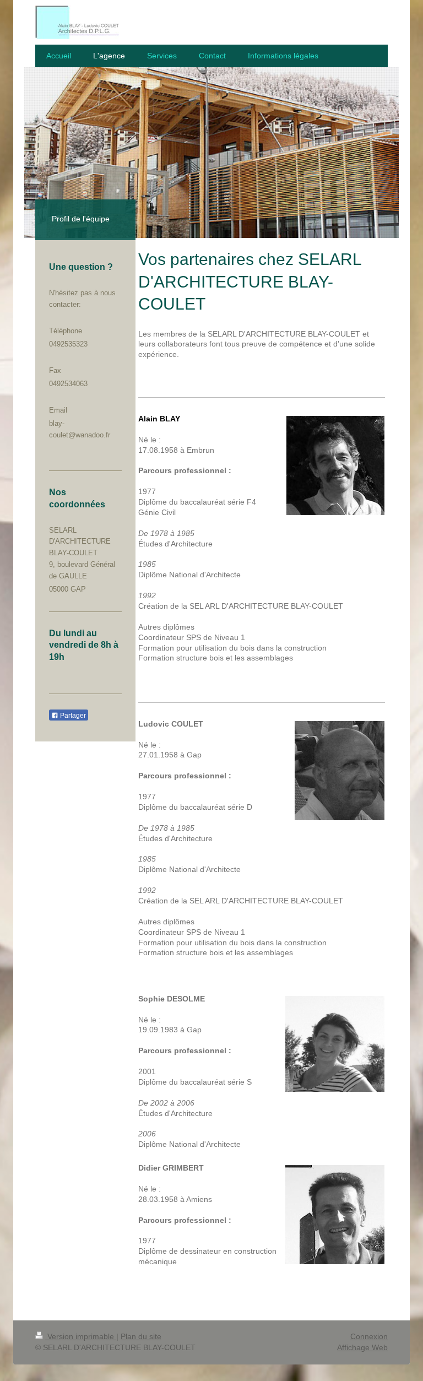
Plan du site (141, 1336)
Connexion (369, 1336)
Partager (72, 715)
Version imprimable (80, 1336)
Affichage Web (362, 1347)
